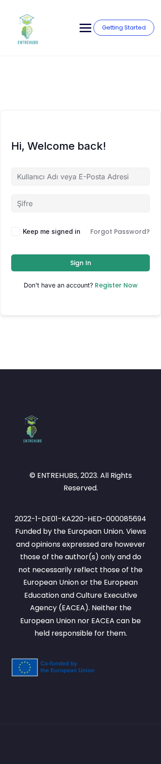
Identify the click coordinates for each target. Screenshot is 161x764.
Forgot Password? (120, 231)
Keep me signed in (51, 231)
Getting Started (124, 27)
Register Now (116, 285)
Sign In (80, 262)
